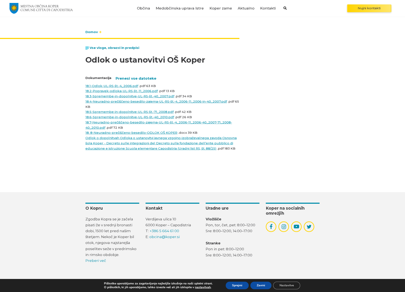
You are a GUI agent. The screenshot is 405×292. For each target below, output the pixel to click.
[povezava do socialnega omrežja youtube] (296, 226)
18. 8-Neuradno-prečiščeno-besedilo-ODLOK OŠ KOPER (131, 133)
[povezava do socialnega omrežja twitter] (309, 226)
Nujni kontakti (369, 8)
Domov (91, 32)
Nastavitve (286, 285)
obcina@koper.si (164, 237)
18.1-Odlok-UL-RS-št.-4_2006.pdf (111, 86)
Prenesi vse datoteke (136, 78)
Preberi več (95, 261)
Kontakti (268, 8)
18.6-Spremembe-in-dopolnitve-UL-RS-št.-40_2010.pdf (129, 117)
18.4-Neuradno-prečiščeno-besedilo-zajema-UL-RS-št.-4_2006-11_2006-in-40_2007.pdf (156, 101)
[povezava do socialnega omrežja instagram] (284, 226)
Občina (143, 8)
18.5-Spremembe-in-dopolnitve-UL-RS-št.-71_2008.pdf (129, 112)
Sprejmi (237, 285)
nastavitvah (203, 287)
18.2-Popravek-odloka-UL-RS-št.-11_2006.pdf (121, 91)
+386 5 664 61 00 (164, 231)
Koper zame (220, 8)
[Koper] (41, 8)
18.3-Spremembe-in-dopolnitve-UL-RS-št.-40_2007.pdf (129, 96)
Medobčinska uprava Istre (180, 8)
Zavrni (261, 285)
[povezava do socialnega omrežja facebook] (271, 226)
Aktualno (246, 8)
